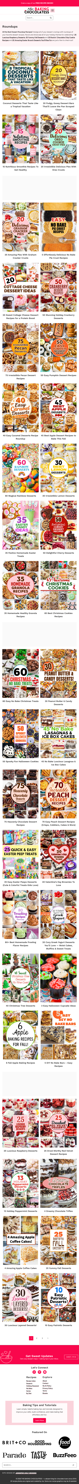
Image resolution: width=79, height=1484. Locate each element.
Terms (45, 1391)
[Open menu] (52, 10)
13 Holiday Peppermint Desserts (20, 1211)
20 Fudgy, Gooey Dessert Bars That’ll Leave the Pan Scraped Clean (58, 106)
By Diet (28, 1393)
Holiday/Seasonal (32, 1386)
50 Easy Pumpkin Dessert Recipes (58, 375)
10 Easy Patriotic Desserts (58, 1325)
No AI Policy (47, 1386)
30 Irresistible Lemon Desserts (58, 496)
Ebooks (45, 1393)
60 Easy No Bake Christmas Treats (21, 701)
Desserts (29, 1383)
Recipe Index (31, 1381)
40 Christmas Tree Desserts (20, 1006)
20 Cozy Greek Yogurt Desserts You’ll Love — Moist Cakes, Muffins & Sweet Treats (58, 945)
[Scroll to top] (77, 1477)
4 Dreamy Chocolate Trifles (58, 1211)
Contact (45, 1383)
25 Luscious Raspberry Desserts (20, 1151)
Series (28, 1391)
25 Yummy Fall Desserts (35, 37)
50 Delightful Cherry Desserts (58, 553)
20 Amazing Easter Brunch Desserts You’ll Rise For (32, 40)
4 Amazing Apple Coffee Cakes (21, 1268)
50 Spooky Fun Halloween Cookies (21, 761)
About (45, 1381)
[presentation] (20, 75)
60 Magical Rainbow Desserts (20, 496)
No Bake (29, 1388)
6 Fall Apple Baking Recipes (20, 1063)
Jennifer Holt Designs (26, 1473)
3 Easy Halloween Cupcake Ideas (58, 1006)
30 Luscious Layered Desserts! (21, 1325)
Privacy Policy (48, 1388)
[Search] (73, 1465)
